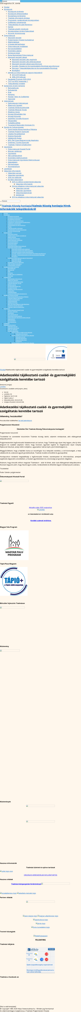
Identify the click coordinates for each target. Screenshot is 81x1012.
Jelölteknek (20, 195)
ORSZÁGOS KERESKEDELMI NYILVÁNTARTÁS (40, 875)
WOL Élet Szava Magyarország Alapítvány (23, 140)
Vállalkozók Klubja (14, 138)
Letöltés (3, 387)
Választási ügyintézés (16, 175)
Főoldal (6, 7)
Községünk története (16, 11)
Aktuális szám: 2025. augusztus (40, 507)
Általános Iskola (14, 112)
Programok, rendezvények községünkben (23, 20)
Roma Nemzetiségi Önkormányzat (20, 55)
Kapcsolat (11, 99)
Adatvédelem (12, 162)
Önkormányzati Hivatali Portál (19, 149)
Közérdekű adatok (14, 51)
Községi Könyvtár (14, 116)
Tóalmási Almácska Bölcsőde (18, 108)
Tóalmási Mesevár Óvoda (17, 110)
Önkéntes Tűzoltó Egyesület (18, 142)
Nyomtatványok (14, 166)
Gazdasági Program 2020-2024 (19, 79)
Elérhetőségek (13, 164)
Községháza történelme (17, 16)
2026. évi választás (14, 177)
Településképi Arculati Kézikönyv (20, 25)
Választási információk (12, 171)
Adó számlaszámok (15, 156)
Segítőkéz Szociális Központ (18, 118)
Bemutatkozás (13, 88)
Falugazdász (12, 121)
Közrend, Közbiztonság (16, 33)
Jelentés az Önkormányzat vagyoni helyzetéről (25, 73)
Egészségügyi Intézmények (18, 103)
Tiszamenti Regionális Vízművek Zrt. (21, 125)
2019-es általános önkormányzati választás (28, 197)
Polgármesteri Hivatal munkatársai (21, 40)
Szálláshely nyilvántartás (17, 22)
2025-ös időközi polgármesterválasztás (26, 182)
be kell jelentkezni (25, 420)
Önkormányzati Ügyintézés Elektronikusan (24, 160)
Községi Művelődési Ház (17, 114)
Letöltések (8, 169)
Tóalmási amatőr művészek (18, 29)
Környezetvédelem (15, 49)
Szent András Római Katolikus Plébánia (22, 129)
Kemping (11, 94)
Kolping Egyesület (14, 136)
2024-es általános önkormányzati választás (28, 186)
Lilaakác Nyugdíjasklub (16, 134)
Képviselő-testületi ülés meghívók (24, 59)
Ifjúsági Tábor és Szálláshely (18, 97)
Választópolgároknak (24, 193)
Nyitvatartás (12, 90)
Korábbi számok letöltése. (41, 520)
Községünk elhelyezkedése (18, 14)
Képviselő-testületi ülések (17, 57)
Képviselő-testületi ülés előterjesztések (26, 62)
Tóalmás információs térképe (19, 18)
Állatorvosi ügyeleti (15, 105)
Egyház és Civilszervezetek (14, 127)
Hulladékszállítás (14, 123)
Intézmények (9, 101)
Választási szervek (14, 173)
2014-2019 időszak (19, 75)
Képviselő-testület (14, 38)
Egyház (10, 27)
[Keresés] (1, 1)
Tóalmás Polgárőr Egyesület (18, 132)
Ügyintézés (8, 147)
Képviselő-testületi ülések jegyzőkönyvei (27, 64)
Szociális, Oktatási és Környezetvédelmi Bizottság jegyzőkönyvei (35, 66)
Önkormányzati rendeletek (18, 46)
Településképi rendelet (16, 83)
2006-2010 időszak (19, 77)
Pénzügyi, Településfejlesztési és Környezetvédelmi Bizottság (34, 68)
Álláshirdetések (13, 42)
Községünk (8, 9)
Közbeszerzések (14, 53)
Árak (9, 92)
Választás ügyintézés (23, 190)
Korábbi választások (15, 180)
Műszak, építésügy (15, 151)
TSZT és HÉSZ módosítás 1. (18, 81)
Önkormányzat (9, 35)
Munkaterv (16, 70)
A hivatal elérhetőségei (16, 44)
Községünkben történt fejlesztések (21, 31)
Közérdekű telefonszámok (17, 158)
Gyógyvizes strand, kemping (14, 86)
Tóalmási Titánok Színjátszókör (19, 145)
